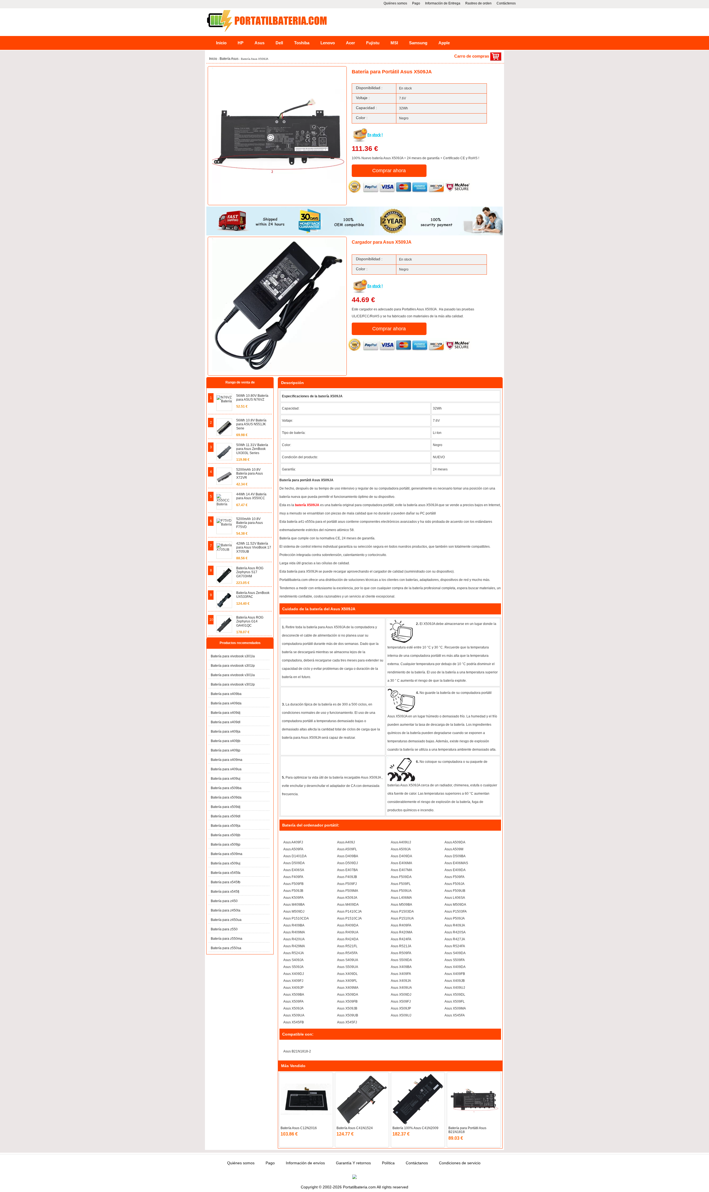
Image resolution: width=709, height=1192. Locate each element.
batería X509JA (307, 505)
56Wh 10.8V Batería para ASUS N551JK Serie (251, 424)
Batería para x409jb (225, 741)
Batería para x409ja (225, 731)
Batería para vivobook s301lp (233, 666)
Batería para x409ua (226, 769)
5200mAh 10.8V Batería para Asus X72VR (249, 474)
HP (240, 42)
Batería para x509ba (226, 788)
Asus (259, 42)
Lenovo (327, 42)
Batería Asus (229, 59)
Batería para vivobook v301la (233, 675)
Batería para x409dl (225, 722)
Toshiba (301, 42)
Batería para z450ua (226, 920)
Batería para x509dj (225, 807)
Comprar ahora (389, 170)
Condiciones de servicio (460, 1163)
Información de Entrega (442, 3)
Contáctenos (506, 3)
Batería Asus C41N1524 (354, 1128)
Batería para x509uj (225, 863)
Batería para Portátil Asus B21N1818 (467, 1130)
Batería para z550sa (226, 948)
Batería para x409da (226, 703)
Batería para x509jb (225, 835)
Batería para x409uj (225, 779)
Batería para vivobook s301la (233, 656)
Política (388, 1163)
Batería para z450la (225, 910)
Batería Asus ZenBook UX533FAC (252, 595)
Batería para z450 (224, 901)
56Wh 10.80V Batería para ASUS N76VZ (252, 397)
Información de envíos (305, 1163)
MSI (394, 42)
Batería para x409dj (225, 713)
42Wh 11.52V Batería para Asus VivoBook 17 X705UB (253, 547)
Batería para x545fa (225, 873)
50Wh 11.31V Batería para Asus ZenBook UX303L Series (252, 449)
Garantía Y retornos (353, 1163)
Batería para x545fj (225, 892)
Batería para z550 (224, 929)
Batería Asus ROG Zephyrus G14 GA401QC (249, 621)
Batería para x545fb (225, 882)
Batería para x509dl (225, 816)
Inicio (221, 42)
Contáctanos (417, 1163)
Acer (350, 42)
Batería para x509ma (226, 854)
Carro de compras (472, 56)
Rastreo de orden (478, 3)
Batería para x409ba (226, 694)
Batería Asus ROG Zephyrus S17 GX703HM (249, 572)
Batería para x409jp (225, 750)
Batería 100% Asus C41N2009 (415, 1128)
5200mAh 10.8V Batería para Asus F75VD (249, 523)
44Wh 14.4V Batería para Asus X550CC (251, 496)
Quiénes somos (395, 3)
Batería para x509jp (225, 844)
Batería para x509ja (225, 826)
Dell (279, 42)
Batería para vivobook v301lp (233, 684)
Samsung (418, 42)
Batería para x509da (226, 797)
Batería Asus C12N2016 (299, 1128)
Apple (444, 42)
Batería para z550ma (226, 939)
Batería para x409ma (226, 760)
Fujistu (372, 42)
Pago (416, 3)
